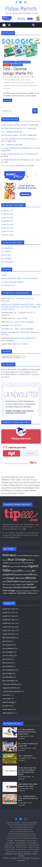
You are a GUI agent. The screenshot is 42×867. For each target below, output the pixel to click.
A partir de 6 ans (7, 224)
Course (30, 563)
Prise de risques (10, 584)
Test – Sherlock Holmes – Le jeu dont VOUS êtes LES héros (28, 798)
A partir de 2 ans (7, 210)
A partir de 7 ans (7, 228)
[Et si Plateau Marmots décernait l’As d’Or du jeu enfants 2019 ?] (10, 728)
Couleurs (25, 563)
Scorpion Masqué (21, 587)
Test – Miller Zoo (15, 325)
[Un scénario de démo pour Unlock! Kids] (10, 742)
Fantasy (24, 566)
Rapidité (30, 584)
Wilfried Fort (33, 593)
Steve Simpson (31, 85)
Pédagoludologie (20, 584)
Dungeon (14, 83)
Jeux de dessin (7, 663)
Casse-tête (16, 80)
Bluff (28, 560)
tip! (11, 453)
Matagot (10, 577)
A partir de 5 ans (9, 62)
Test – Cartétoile (7, 132)
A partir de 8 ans (7, 231)
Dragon (12, 566)
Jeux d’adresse (6, 251)
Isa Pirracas (21, 83)
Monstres (20, 578)
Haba (6, 570)
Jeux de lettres (7, 666)
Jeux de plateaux (7, 248)
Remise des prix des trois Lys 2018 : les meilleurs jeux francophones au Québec (27, 771)
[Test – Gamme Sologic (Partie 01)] (21, 38)
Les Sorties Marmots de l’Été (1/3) (13, 128)
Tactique (18, 591)
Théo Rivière (22, 593)
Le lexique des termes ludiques (12, 282)
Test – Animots (22, 344)
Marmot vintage (8, 702)
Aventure (36, 556)
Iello (19, 570)
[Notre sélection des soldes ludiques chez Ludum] (10, 783)
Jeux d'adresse (7, 645)
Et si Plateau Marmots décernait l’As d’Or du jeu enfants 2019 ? (27, 731)
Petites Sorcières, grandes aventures (14, 125)
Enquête (17, 566)
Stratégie (11, 590)
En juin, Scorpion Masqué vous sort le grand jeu (18, 154)
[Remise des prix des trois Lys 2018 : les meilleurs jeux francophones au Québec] (10, 767)
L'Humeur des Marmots (11, 691)
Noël (4, 582)
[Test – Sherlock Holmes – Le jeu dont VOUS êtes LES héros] (10, 795)
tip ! (24, 529)
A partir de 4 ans (7, 217)
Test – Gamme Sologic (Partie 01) (17, 70)
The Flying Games (26, 591)
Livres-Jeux (6, 695)
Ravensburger (7, 587)
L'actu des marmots (9, 684)
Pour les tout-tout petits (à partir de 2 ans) (21, 825)
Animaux (9, 555)
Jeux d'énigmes (7, 652)
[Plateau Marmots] (4, 25)
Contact (4, 275)
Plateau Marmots (21, 8)
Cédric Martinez (26, 80)
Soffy (18, 77)
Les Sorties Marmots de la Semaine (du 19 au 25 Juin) (20, 148)
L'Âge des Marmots (23, 62)
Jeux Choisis (6, 641)
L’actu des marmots (13, 823)
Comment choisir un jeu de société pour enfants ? (21, 838)
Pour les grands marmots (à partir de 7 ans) (21, 836)
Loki (30, 574)
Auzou (30, 555)
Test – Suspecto (7, 144)
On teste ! (7, 65)
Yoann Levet (7, 88)
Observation (12, 581)
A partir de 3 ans (7, 214)
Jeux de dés (6, 659)
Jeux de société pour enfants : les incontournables (19, 278)
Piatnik (22, 581)
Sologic (23, 85)
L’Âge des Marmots (21, 845)
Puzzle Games (17, 65)
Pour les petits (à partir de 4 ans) (21, 829)
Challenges (6, 83)
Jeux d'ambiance (8, 648)
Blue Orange (17, 559)
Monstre (28, 83)
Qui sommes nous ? (8, 285)
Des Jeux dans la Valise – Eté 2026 (13, 135)
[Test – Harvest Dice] (10, 754)
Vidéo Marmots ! (8, 713)
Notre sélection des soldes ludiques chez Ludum (28, 785)
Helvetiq (14, 571)
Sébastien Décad (15, 85)
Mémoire (31, 578)
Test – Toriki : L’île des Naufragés (21, 322)
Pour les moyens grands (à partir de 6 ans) (21, 834)
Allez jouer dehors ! (9, 637)
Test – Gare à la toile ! (20, 318)
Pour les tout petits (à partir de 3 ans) (21, 827)
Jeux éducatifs (6, 258)
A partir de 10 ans (7, 235)
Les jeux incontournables (29, 823)
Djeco (5, 566)
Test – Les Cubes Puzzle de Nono (13, 165)
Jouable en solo (21, 574)
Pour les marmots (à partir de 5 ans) (21, 832)
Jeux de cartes (6, 255)
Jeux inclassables (7, 262)
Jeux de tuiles (7, 673)
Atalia (25, 555)
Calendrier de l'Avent (14, 563)
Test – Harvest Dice (25, 756)
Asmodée (19, 556)
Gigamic (33, 566)
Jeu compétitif (27, 571)
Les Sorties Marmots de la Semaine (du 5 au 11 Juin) (20, 160)
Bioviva (4, 560)
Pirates (28, 581)
